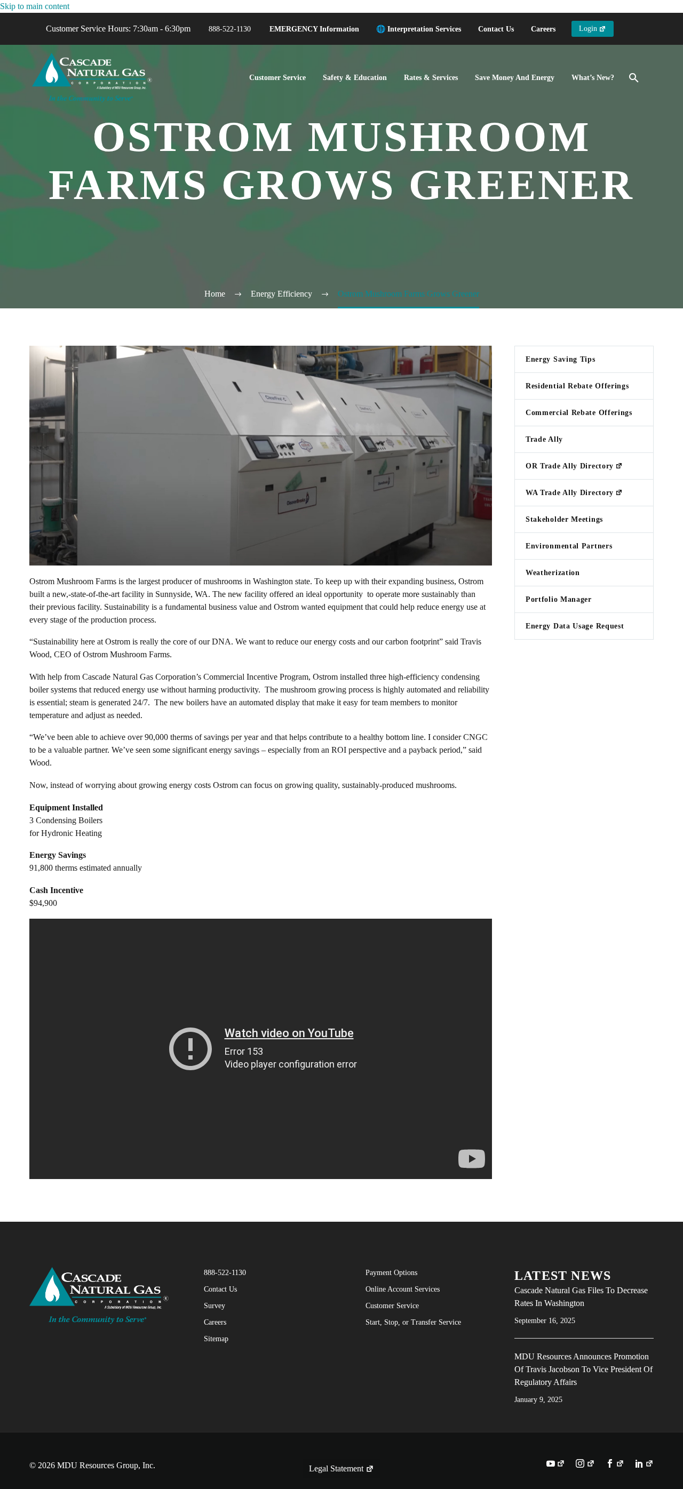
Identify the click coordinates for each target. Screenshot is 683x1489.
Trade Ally (544, 439)
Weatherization (553, 573)
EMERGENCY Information (314, 29)
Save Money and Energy (514, 78)
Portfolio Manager (559, 599)
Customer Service (277, 78)
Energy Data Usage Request (575, 626)
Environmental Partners (569, 546)
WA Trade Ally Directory (570, 493)
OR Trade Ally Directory (570, 466)
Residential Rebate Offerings (577, 386)
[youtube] (555, 1464)
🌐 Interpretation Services (418, 29)
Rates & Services (431, 78)
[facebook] (615, 1464)
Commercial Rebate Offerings (579, 413)
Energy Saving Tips (560, 359)
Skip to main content (34, 6)
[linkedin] (644, 1464)
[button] (634, 77)
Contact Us (496, 29)
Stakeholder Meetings (564, 519)
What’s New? (592, 78)
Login (588, 29)
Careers (543, 29)
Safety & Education (355, 78)
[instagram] (585, 1464)
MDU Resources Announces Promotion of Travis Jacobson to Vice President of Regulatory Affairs (583, 1369)
